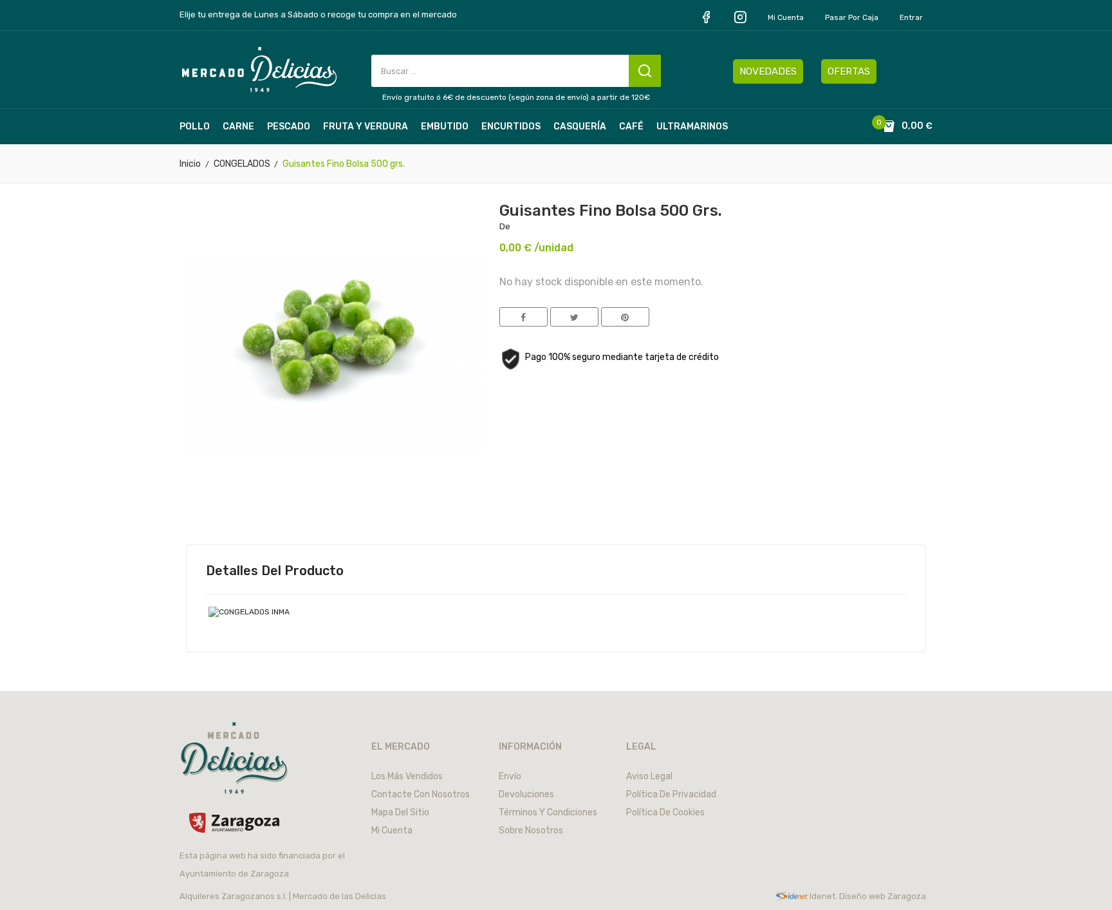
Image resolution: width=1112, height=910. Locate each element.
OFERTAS (849, 71)
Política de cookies (665, 812)
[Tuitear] (574, 317)
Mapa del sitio (400, 812)
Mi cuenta (786, 17)
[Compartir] (523, 317)
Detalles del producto (275, 570)
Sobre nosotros (531, 830)
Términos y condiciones (548, 812)
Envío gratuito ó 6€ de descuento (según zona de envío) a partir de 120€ (516, 97)
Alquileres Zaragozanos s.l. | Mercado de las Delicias (283, 896)
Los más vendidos (407, 776)
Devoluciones (526, 794)
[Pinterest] (625, 317)
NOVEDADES (768, 71)
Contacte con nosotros (420, 794)
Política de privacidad (671, 794)
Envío (510, 776)
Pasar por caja (851, 17)
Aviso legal (649, 776)
